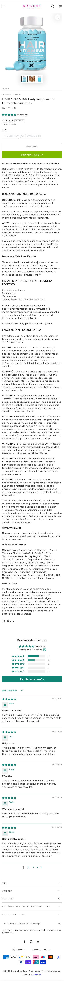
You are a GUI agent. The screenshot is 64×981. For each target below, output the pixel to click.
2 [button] (28, 867)
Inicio (4, 88)
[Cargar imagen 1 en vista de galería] (24, 79)
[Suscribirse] (60, 923)
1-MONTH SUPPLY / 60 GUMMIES (23, 136)
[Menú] (4, 6)
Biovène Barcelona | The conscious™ (27, 971)
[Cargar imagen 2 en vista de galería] (32, 79)
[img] (9, 699)
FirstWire (37, 975)
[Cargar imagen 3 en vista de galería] (39, 79)
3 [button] (33, 867)
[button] (52, 6)
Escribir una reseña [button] (32, 679)
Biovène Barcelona (11, 95)
